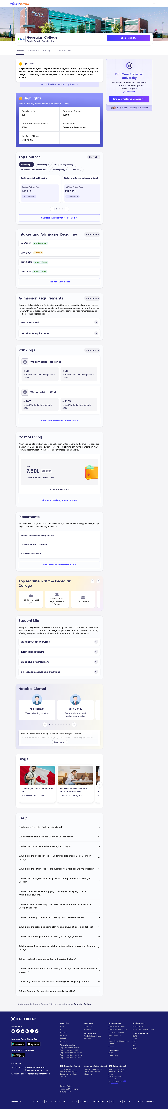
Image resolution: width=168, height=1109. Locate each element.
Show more (91, 234)
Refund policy (65, 1092)
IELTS (110, 1053)
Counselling (113, 1055)
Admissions (33, 50)
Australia (63, 1035)
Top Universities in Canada (71, 1053)
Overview (20, 50)
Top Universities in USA (69, 1048)
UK (61, 1029)
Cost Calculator (114, 1035)
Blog (110, 1038)
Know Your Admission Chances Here (59, 420)
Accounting (26, 164)
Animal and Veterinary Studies (34, 170)
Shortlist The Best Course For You (58, 217)
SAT (134, 1041)
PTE (134, 1043)
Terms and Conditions (69, 1089)
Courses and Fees (63, 50)
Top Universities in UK (69, 1050)
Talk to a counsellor (116, 1032)
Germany (64, 1041)
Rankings (47, 50)
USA (62, 1026)
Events (111, 1046)
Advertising (43, 164)
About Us (88, 1026)
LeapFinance (137, 1026)
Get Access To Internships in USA (59, 564)
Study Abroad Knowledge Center (118, 1042)
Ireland (63, 1038)
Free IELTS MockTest (116, 1026)
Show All (75, 169)
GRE (134, 1046)
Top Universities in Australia (71, 1055)
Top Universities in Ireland (70, 1057)
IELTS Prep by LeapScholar (143, 1029)
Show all (93, 157)
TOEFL (135, 1038)
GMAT (134, 1048)
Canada (63, 1032)
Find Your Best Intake (59, 281)
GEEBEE (87, 1038)
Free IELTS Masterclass (117, 1029)
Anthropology (60, 170)
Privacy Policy (66, 1086)
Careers (87, 1029)
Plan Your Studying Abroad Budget (59, 500)
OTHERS (149, 1101)
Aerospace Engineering (64, 164)
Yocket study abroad (92, 1036)
